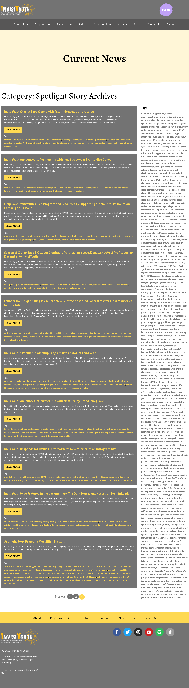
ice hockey (173, 349)
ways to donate (175, 584)
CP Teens (169, 220)
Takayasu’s (175, 538)
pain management (149, 455)
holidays (160, 342)
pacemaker (174, 452)
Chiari (147, 180)
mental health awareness (60, 337)
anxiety (144, 130)
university (151, 568)
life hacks (151, 389)
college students (173, 206)
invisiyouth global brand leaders (54, 385)
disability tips (179, 249)
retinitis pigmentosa (150, 501)
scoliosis (172, 505)
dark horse (104, 522)
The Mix (171, 544)
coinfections (153, 206)
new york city (174, 438)
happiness (155, 326)
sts (177, 528)
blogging (182, 147)
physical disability (161, 465)
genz (117, 477)
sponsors (69, 191)
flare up (161, 293)
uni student (159, 564)
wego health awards (163, 587)
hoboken (151, 342)
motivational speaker (173, 428)
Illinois (152, 355)
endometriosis (180, 269)
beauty (7, 285)
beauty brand (17, 285)
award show (180, 137)
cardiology (172, 163)
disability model (158, 246)
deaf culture (113, 570)
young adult (168, 594)
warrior (150, 584)
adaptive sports (26, 522)
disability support (43, 573)
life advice (17, 337)
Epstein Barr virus (178, 273)
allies (176, 123)
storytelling (160, 528)
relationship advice (171, 491)
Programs (41, 24)
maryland (164, 412)
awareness (146, 140)
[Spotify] (159, 632)
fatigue (144, 286)
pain (182, 452)
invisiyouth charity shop (95, 143)
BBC (153, 140)
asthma (144, 133)
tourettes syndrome (170, 548)
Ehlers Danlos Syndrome (80, 573)
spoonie (179, 518)
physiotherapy (169, 468)
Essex (168, 276)
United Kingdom (171, 564)
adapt (144, 120)
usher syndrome (167, 568)
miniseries (162, 425)
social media (168, 515)
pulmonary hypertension (162, 485)
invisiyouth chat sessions (152, 379)
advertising (152, 123)
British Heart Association (173, 153)
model (170, 425)
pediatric (183, 455)
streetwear (79, 191)
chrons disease (175, 200)
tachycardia (146, 538)
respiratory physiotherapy (170, 495)
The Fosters (162, 544)
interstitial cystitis (174, 362)
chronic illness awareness (50, 140)
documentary (37, 525)
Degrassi (163, 233)
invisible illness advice (14, 577)
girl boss (70, 525)
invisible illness (50, 433)
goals (154, 322)
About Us (19, 24)
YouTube (164, 597)
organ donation (158, 448)
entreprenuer (155, 273)
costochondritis (154, 216)
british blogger (154, 153)
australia (17, 381)
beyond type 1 (160, 143)
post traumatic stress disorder (165, 475)
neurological (157, 435)
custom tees (82, 570)
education (162, 266)
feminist (173, 289)
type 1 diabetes (156, 561)
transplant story (168, 551)
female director (59, 525)
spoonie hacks (163, 521)
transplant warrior (157, 554)
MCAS (172, 412)
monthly (177, 425)
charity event (55, 522)
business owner (156, 160)
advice (7, 333)
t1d (184, 534)
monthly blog (147, 428)
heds (106, 573)
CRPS (151, 223)
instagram (124, 477)
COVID (44, 477)
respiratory (153, 495)
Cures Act (158, 223)
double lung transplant (162, 263)
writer (144, 594)
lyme (183, 402)
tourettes (156, 548)
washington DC (161, 584)
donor (6, 433)
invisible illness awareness (36, 577)
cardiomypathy (148, 167)
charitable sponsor (12, 188)
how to (159, 346)
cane (157, 163)
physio (159, 468)
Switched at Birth (174, 534)
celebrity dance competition (153, 170)
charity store (18, 140)
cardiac (162, 163)
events (182, 279)
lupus (178, 399)
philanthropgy (170, 458)
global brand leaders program (155, 319)
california (180, 160)
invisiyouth (62, 143)
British (144, 153)
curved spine (168, 223)
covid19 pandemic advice (58, 477)
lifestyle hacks (29, 337)
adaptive (14, 522)
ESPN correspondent (156, 276)
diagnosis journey (167, 236)
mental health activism (85, 240)
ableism (169, 114)
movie (153, 432)
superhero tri (173, 531)
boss (150, 150)
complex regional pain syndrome (169, 210)
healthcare (174, 329)
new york (164, 438)
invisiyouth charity (76, 143)
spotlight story (62, 580)
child (179, 180)
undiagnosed (147, 564)
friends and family (171, 296)
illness (158, 355)
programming (156, 481)
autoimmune (146, 137)
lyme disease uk (160, 405)
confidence (146, 213)
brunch (172, 157)
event (175, 279)
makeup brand (71, 288)
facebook (165, 283)
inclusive (145, 359)
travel (170, 558)
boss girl (156, 150)
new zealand (108, 385)
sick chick (150, 515)
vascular (160, 571)
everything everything (151, 283)
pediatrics (145, 458)
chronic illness (31, 140)
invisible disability (164, 365)
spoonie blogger (148, 521)
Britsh (144, 157)
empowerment (166, 269)
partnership (173, 455)
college (162, 206)
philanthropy (147, 465)
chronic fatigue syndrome (162, 183)
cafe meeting (169, 160)
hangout (180, 322)
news (74, 337)
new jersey (146, 438)
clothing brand (51, 188)
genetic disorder (148, 309)
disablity (158, 253)
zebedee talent (175, 597)
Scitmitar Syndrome (159, 505)
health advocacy (82, 525)
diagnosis (154, 236)
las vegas (177, 382)
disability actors (180, 239)
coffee (144, 206)
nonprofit (170, 445)
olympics (183, 445)
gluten (185, 319)
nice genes (59, 191)
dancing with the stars (158, 226)
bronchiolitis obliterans (157, 157)
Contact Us (153, 24)
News (121, 24)
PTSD (175, 481)
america (158, 127)
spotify (144, 525)
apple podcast (154, 130)
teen (152, 541)
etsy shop (8, 143)
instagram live (10, 480)
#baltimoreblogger (150, 114)
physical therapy (148, 468)
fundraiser (27, 143)
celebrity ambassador (172, 167)
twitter (146, 561)
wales (85, 388)
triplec (185, 558)
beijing (178, 140)
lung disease (155, 399)
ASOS (181, 130)
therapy (144, 548)
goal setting (146, 322)
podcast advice (103, 337)
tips (150, 548)
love (181, 395)
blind (39, 567)
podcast (92, 337)
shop (14, 147)
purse (176, 485)
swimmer (163, 534)
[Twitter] (127, 632)
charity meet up (154, 177)
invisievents (162, 372)
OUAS (166, 452)
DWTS (176, 263)
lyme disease (147, 405)
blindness (46, 567)
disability (66, 140)
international (160, 362)
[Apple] (170, 632)
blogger (60, 567)
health (151, 329)
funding (152, 302)
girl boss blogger (178, 309)
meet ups (155, 415)
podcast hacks (117, 337)
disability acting (148, 239)
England (112, 381)
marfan (176, 409)
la (171, 382)
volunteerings (179, 581)
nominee (162, 445)
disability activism (79, 140)
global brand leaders (176, 316)
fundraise (17, 143)
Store (137, 24)
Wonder (159, 591)
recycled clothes (160, 488)
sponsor (82, 288)
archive (164, 130)
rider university (167, 501)
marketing (155, 412)
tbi (93, 580)
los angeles (174, 395)
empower (155, 269)
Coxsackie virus (154, 220)
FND (167, 293)
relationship (156, 491)
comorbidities (147, 210)
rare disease (146, 488)
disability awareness (97, 140)
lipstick (61, 288)
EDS (67, 573)
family (173, 283)
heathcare (175, 336)
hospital (175, 342)
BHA (168, 143)
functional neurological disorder (156, 299)
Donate (170, 24)
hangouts (145, 326)
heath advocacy (164, 336)
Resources (62, 24)
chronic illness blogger (24, 570)
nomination (152, 445)
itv (149, 382)
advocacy (38, 522)
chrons (165, 200)
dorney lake (146, 263)
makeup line (120, 433)
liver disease (172, 392)
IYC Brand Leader (158, 382)
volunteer (65, 388)
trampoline (146, 551)
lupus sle (177, 402)
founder (173, 293)
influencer (169, 359)
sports (184, 521)
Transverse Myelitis (174, 554)
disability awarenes (112, 429)
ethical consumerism (150, 279)
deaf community (100, 570)
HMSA (144, 342)
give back (37, 143)
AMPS (174, 127)
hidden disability (148, 339)
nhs (178, 442)
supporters (153, 534)
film (155, 293)
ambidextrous (147, 127)
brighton (183, 150)
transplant (156, 551)
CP (163, 220)
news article (83, 337)
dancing (144, 226)
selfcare (145, 511)
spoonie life (175, 521)
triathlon (177, 558)
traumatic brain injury (115, 580)
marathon (168, 409)
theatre (178, 544)
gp (159, 322)
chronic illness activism (35, 236)
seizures (178, 508)
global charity (175, 319)
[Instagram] (138, 632)
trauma (144, 558)
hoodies (112, 573)
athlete (151, 133)
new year (155, 438)
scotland (118, 385)
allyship (182, 123)
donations (120, 140)
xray (149, 594)
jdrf (168, 382)
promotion (168, 481)
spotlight (51, 580)
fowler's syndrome (154, 296)
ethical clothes (178, 276)
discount (124, 285)
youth (143, 597)
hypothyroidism (161, 349)
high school (162, 339)
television (174, 541)
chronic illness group (150, 193)
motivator (145, 432)
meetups (164, 415)
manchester (157, 409)
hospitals (151, 346)
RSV (147, 505)
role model (179, 501)
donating (158, 259)
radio (182, 485)
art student (173, 130)
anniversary (182, 127)
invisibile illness (49, 143)
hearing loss (97, 573)
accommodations (149, 117)
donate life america (167, 256)
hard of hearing (167, 326)
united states (18, 388)
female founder (162, 289)
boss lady (165, 150)
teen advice (100, 580)
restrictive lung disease (175, 498)
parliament (163, 455)
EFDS (169, 266)
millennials (96, 480)
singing (158, 515)
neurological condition (173, 435)
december (172, 230)
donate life (153, 256)
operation (145, 448)
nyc (176, 445)
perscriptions (157, 458)
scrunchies (169, 508)
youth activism (153, 597)
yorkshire (158, 594)
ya (152, 594)
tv (142, 561)
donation (111, 140)
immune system (176, 355)
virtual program (36, 388)
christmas (145, 183)
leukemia (174, 385)
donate (144, 256)
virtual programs (157, 578)
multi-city (160, 432)
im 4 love (17, 288)
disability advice (28, 573)
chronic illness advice (108, 567)
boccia (144, 150)
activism (182, 117)
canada (25, 381)
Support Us (101, 24)
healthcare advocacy (150, 332)
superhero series (158, 531)
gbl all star (162, 306)
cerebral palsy (173, 170)
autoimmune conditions (163, 137)
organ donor (171, 448)
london (15, 529)
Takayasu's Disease (161, 538)
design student (174, 233)
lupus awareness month (162, 402)
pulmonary (146, 485)
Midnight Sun (161, 422)
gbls (185, 306)
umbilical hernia (174, 561)
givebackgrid (27, 240)
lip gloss (53, 288)
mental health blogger (86, 577)
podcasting (13, 340)
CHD (175, 177)
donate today (147, 259)
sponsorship (64, 436)
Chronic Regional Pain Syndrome (170, 196)
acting (175, 117)
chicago (173, 180)
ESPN (143, 276)
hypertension (147, 349)
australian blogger (28, 567)
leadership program (160, 385)
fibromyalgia (147, 293)
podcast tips (174, 471)
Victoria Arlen (170, 571)
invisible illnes (36, 433)
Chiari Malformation (160, 180)
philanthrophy (161, 462)
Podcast (83, 24)
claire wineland (148, 203)
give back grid (15, 240)
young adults (180, 594)
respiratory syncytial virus (152, 498)
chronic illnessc (148, 196)
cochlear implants (177, 203)
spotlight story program (80, 580)
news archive (160, 442)
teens (167, 541)
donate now (181, 256)
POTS (26, 580)
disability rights (173, 246)
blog (54, 567)
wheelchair (177, 587)
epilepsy (165, 273)
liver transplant (154, 395)
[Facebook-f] (117, 632)
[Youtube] (149, 632)
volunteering (76, 388)
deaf (90, 570)
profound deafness (38, 580)
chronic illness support (45, 570)
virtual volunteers (52, 388)
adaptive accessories (164, 120)
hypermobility (169, 346)
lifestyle (7, 529)
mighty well (172, 422)
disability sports (148, 249)
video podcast (25, 340)
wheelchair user (148, 591)
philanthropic (174, 462)
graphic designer (168, 322)
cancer (151, 163)
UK (124, 385)
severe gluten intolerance (172, 511)
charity (7, 236)
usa (27, 388)
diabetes (145, 236)
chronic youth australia (66, 570)
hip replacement (174, 339)
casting (158, 167)
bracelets (8, 140)
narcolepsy (170, 432)
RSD (143, 505)
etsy (128, 140)
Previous (60, 596)
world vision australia (173, 591)
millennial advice (104, 577)
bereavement (147, 143)
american (8, 381)
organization (157, 452)
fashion (180, 283)
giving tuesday (160, 316)
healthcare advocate (169, 332)
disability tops (58, 573)
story (152, 528)
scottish (160, 508)
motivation (158, 428)
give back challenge (159, 312)
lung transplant (168, 399)
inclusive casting (156, 359)
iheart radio (163, 352)
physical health (176, 465)
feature (151, 286)
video (161, 574)
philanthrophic (148, 462)
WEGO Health (147, 587)
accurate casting (164, 117)
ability (7, 522)
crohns (176, 220)
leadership (146, 385)
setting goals (155, 511)
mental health (112, 143)
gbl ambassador (174, 306)
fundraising (15, 433)
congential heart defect (162, 213)
